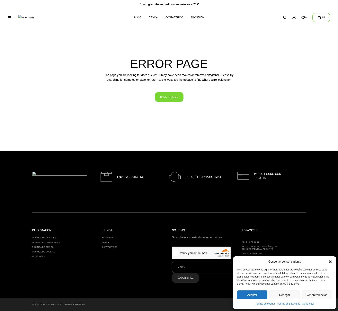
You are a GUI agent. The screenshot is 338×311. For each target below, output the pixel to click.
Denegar (284, 295)
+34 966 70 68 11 (250, 242)
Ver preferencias (317, 295)
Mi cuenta (107, 238)
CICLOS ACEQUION (49, 304)
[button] (330, 262)
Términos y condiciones (46, 242)
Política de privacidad (288, 303)
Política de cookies (265, 303)
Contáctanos (110, 247)
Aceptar (252, 295)
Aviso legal (308, 303)
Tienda (106, 242)
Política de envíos (43, 247)
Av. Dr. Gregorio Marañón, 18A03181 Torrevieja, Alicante (260, 248)
